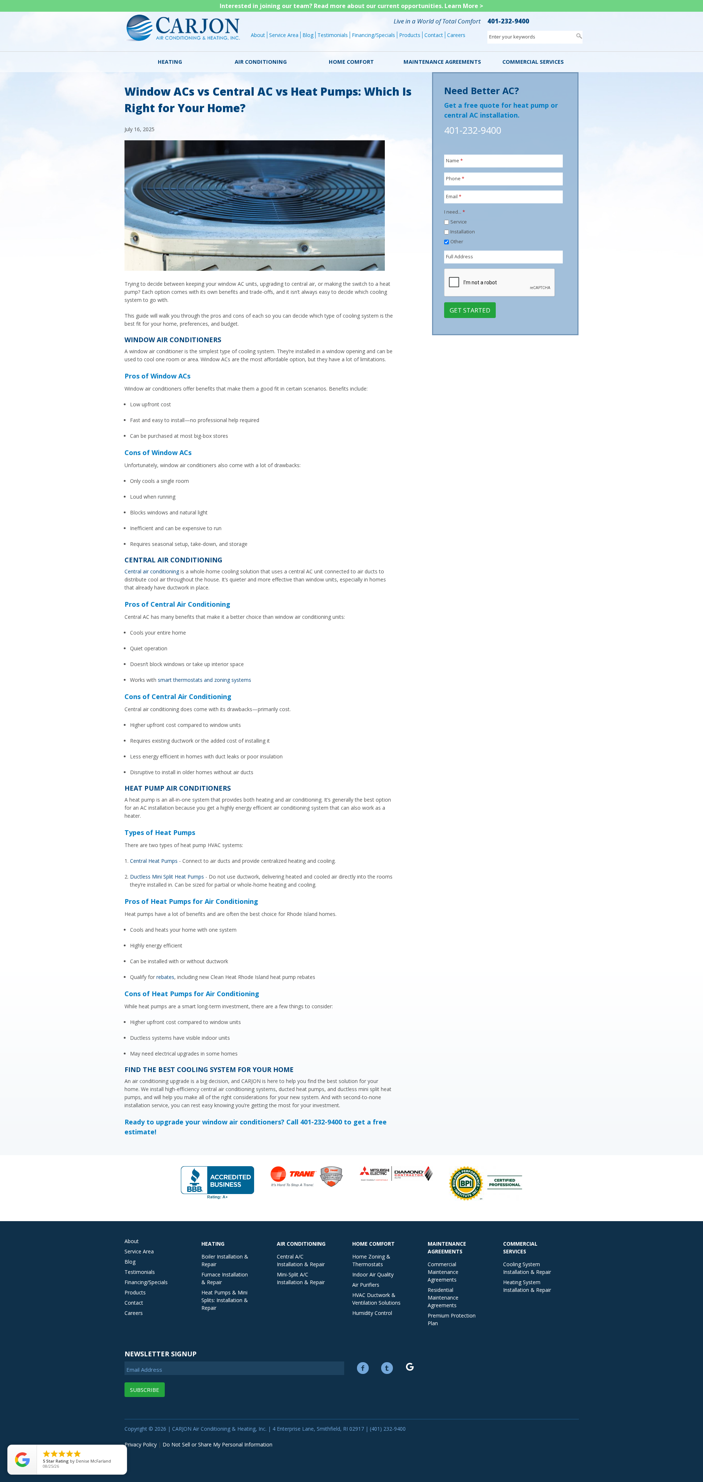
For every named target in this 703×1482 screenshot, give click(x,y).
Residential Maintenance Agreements (443, 1297)
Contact (433, 35)
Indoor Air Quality (373, 1274)
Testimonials (332, 35)
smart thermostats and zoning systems (204, 679)
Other (456, 241)
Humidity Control (372, 1312)
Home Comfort (351, 61)
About (258, 35)
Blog (307, 35)
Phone (455, 178)
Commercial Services (533, 61)
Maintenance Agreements (442, 61)
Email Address (144, 1369)
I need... (454, 211)
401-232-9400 (508, 21)
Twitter (387, 1368)
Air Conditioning (261, 61)
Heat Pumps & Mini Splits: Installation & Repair (224, 1300)
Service (458, 221)
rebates (165, 976)
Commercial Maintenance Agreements (443, 1272)
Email (453, 196)
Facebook (363, 1368)
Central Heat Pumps (154, 860)
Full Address (459, 256)
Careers (456, 35)
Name (454, 160)
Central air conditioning (151, 571)
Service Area (283, 35)
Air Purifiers (365, 1284)
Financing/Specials (373, 35)
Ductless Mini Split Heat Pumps (167, 876)
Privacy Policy (140, 1444)
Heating (170, 61)
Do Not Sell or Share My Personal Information (217, 1444)
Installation (462, 231)
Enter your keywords (512, 36)
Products (409, 35)
